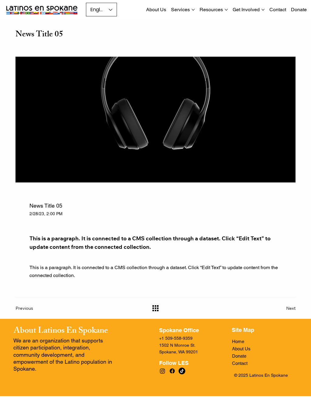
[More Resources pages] (226, 9)
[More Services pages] (193, 9)
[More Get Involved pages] (263, 9)
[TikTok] (182, 371)
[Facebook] (172, 371)
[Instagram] (162, 371)
